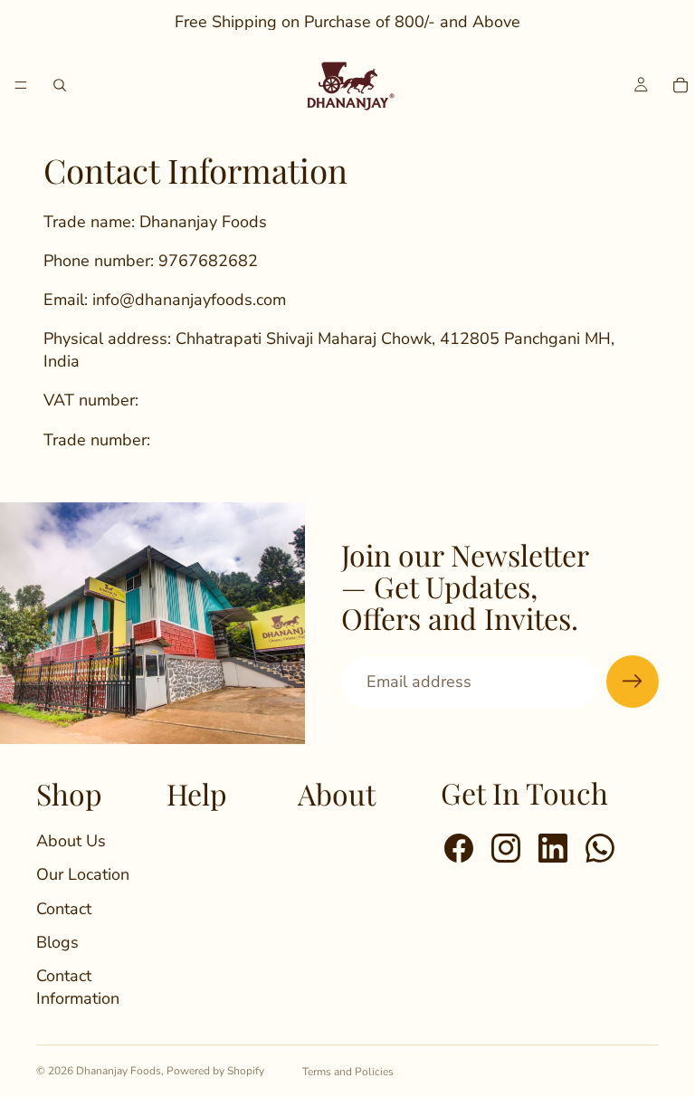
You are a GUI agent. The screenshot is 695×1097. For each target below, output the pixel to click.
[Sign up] (632, 681)
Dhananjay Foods (118, 1071)
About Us (71, 841)
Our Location (82, 874)
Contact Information (77, 987)
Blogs (57, 942)
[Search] (60, 85)
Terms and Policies (348, 1071)
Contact (63, 909)
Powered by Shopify (215, 1071)
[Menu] (21, 85)
